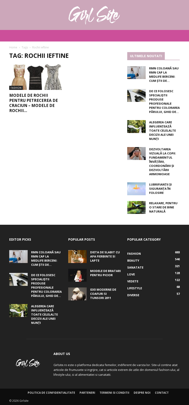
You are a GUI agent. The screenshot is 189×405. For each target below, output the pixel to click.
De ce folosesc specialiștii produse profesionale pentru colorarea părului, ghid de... (164, 101)
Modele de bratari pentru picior (105, 273)
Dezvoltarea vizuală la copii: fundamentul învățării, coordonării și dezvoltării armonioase (162, 161)
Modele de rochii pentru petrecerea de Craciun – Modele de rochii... (33, 103)
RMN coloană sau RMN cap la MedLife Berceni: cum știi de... (164, 74)
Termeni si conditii (114, 393)
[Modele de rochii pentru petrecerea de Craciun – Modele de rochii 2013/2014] (35, 77)
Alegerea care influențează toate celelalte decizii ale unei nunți (162, 130)
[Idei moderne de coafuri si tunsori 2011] (77, 293)
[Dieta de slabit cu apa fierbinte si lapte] (77, 256)
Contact (162, 393)
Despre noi (142, 393)
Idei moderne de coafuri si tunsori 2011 (103, 293)
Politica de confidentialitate (51, 393)
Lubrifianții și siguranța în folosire (160, 188)
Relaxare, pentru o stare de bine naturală (163, 207)
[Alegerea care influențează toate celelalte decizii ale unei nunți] (136, 126)
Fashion (16, 87)
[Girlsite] (94, 15)
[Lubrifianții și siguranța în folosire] (136, 188)
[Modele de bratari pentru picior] (77, 275)
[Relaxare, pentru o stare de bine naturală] (136, 207)
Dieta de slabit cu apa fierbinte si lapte (105, 256)
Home (13, 47)
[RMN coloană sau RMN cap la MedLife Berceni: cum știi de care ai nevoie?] (136, 72)
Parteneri (87, 393)
